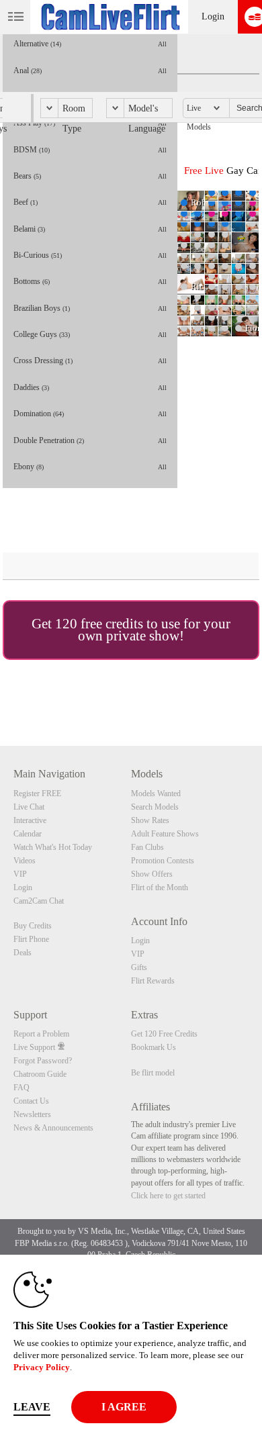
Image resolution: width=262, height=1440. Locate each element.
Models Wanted (156, 793)
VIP (20, 874)
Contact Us (31, 1101)
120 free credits (99, 624)
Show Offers (152, 874)
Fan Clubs (147, 847)
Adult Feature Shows (165, 833)
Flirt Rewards (153, 981)
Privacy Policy (41, 1367)
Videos (24, 860)
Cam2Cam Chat (38, 901)
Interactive (29, 820)
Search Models (155, 807)
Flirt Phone (31, 939)
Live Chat (28, 807)
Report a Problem (41, 1034)
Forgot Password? (42, 1060)
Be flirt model (153, 1072)
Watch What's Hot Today (52, 847)
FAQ (21, 1087)
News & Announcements (53, 1128)
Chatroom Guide (40, 1074)
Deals (22, 952)
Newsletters (32, 1114)
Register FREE (37, 793)
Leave (31, 1406)
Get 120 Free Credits (164, 1034)
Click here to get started (168, 1195)
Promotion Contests (162, 860)
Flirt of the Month (159, 887)
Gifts (139, 967)
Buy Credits (32, 925)
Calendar (27, 833)
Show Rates (150, 820)
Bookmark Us (153, 1047)
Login (213, 16)
